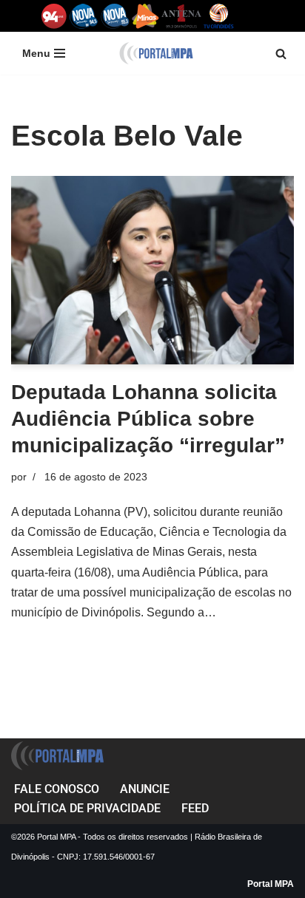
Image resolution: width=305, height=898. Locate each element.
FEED (195, 808)
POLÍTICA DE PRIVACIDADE (87, 808)
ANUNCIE (145, 789)
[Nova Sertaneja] (115, 16)
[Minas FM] (145, 16)
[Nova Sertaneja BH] (84, 16)
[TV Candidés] (219, 16)
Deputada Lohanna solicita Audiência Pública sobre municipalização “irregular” (148, 419)
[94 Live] (54, 16)
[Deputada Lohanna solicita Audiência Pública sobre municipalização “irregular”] (152, 270)
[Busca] (280, 53)
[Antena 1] (181, 16)
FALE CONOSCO (56, 789)
